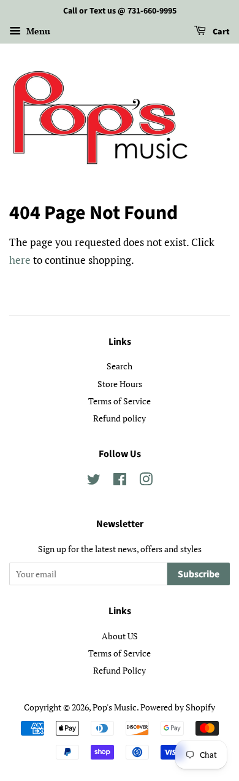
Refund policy (119, 418)
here (20, 260)
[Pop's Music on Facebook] (120, 481)
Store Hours (119, 384)
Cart (220, 32)
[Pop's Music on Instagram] (146, 481)
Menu (37, 31)
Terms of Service (119, 401)
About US (120, 636)
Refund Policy (119, 670)
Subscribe (198, 574)
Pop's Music (115, 707)
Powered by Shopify (177, 707)
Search (119, 366)
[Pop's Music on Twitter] (94, 481)
